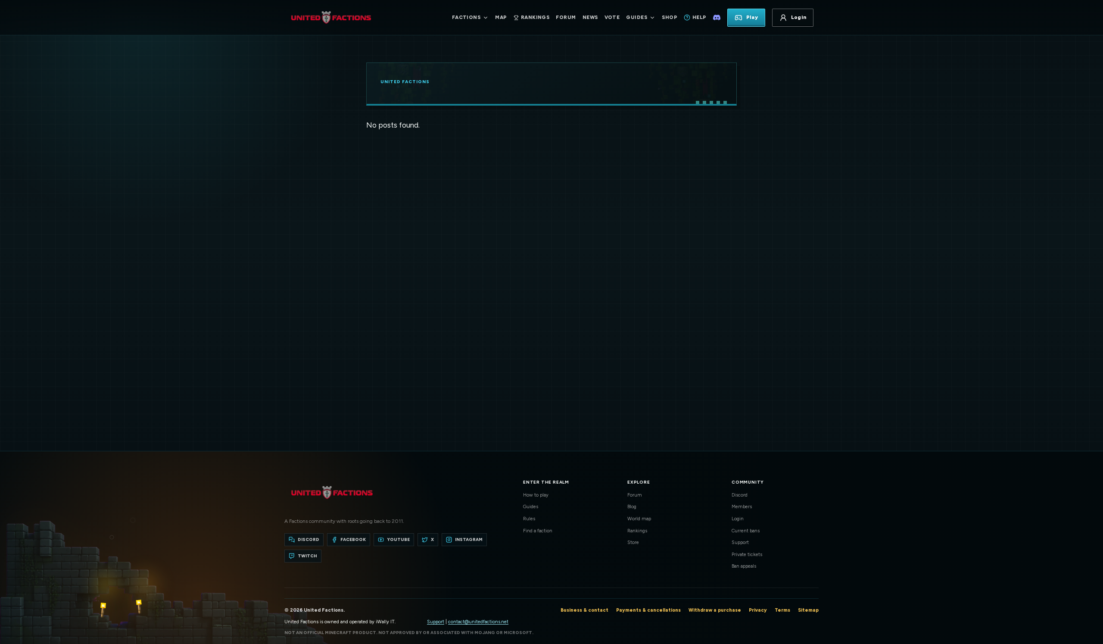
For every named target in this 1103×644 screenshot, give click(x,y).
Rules (529, 519)
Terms (782, 610)
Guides (530, 507)
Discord (740, 495)
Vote (612, 17)
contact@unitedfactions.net (478, 622)
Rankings (637, 531)
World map (639, 519)
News (590, 17)
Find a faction (537, 531)
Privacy (758, 610)
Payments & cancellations (648, 610)
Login (738, 519)
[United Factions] (330, 17)
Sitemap (808, 610)
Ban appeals (744, 566)
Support (740, 542)
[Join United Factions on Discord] (716, 17)
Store (633, 542)
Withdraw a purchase (715, 610)
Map (501, 17)
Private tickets (747, 554)
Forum (566, 17)
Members (742, 507)
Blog (631, 507)
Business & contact (584, 610)
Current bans (746, 531)
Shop (669, 17)
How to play (535, 495)
